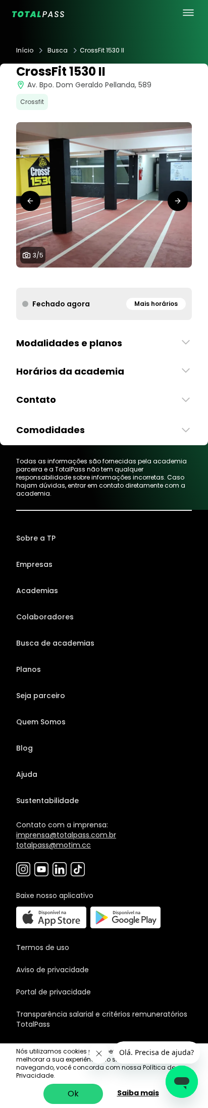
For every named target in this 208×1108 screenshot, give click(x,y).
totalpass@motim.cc (53, 845)
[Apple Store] (51, 917)
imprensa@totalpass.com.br (66, 835)
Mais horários (156, 303)
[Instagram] (23, 869)
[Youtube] (41, 869)
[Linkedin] (60, 869)
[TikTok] (78, 869)
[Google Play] (125, 917)
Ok (73, 1093)
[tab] (88, 278)
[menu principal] (188, 12)
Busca (57, 50)
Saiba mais (138, 1093)
